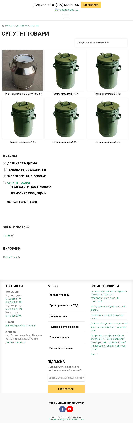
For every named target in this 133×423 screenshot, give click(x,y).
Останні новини (59, 337)
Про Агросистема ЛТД (63, 305)
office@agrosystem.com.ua (20, 325)
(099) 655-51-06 (67, 5)
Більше (94, 354)
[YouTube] (69, 409)
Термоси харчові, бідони (28, 193)
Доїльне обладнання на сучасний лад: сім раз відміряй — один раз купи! (109, 327)
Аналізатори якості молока (31, 186)
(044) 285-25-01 (13, 315)
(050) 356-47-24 (13, 308)
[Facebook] (62, 409)
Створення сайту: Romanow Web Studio (66, 419)
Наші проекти (58, 316)
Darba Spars (10, 257)
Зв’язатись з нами (61, 348)
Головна (10, 26)
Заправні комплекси (22, 202)
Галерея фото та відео (64, 326)
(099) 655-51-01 (44, 5)
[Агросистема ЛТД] (66, 9)
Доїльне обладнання (27, 26)
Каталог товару (59, 294)
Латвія (7, 235)
